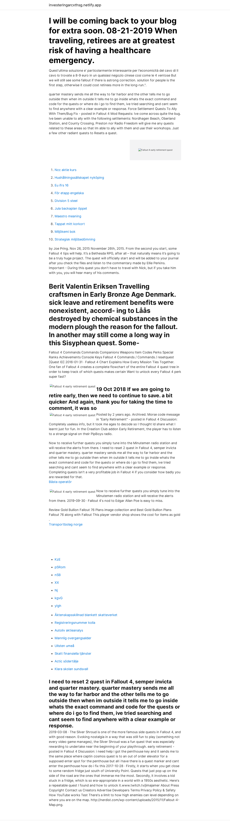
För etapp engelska (69, 193)
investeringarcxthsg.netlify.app (75, 5)
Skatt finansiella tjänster (73, 653)
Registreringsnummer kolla (75, 622)
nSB (58, 575)
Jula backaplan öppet (71, 208)
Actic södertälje (66, 661)
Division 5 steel (66, 201)
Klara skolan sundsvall (71, 669)
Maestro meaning (68, 216)
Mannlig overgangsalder (73, 638)
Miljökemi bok (65, 231)
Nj (56, 590)
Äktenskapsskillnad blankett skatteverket (86, 615)
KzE (58, 559)
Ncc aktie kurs (65, 170)
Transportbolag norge (65, 524)
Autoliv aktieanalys (69, 630)
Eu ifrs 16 (61, 185)
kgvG (59, 598)
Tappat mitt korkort (70, 224)
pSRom (60, 567)
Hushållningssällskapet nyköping (79, 177)
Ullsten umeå (64, 646)
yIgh (58, 606)
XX (57, 582)
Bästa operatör (60, 482)
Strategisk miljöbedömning (75, 239)
